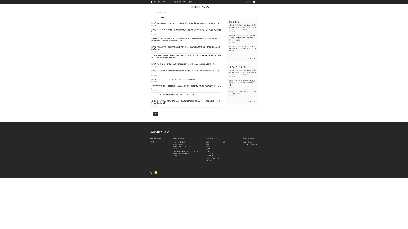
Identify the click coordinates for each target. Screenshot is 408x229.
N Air (207, 151)
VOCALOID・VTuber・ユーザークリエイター (186, 151)
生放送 (163, 2)
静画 (159, 2)
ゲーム (175, 149)
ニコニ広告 (209, 155)
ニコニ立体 (209, 153)
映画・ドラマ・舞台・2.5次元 (182, 153)
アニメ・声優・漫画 (179, 142)
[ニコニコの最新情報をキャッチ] (155, 172)
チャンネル (169, 2)
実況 (180, 2)
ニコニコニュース (161, 12)
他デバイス (209, 160)
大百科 (176, 2)
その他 (175, 155)
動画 (155, 2)
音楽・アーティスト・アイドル (182, 146)
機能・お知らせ (247, 142)
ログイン (248, 2)
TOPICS (152, 142)
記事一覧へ (252, 58)
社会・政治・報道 (178, 144)
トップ (152, 12)
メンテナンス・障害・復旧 (250, 144)
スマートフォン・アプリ (213, 158)
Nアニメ (185, 2)
